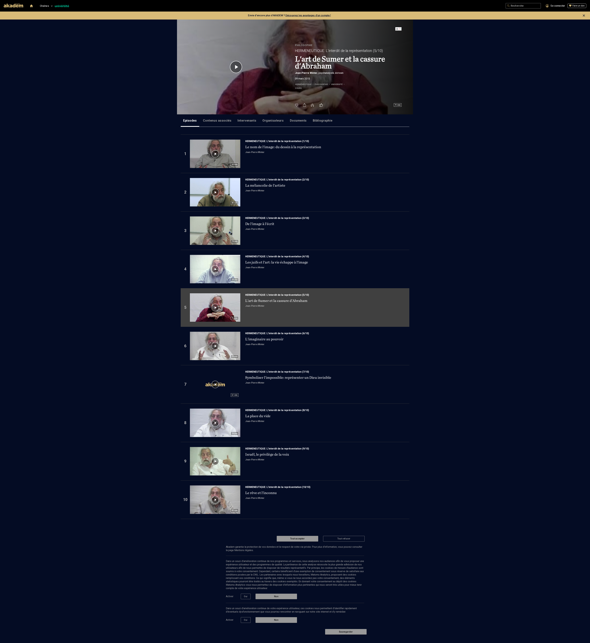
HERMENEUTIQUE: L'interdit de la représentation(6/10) (277, 333)
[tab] (190, 120)
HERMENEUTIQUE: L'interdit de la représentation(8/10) (277, 410)
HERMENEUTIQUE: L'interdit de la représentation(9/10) (277, 448)
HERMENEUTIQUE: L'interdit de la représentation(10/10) (277, 487)
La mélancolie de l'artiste (265, 185)
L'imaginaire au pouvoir (264, 339)
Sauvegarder (346, 632)
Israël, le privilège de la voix (267, 454)
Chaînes (44, 5)
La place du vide (258, 415)
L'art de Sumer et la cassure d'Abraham (276, 300)
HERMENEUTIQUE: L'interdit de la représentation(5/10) (339, 51)
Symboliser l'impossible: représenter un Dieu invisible (288, 377)
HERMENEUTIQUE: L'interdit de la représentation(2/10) (277, 179)
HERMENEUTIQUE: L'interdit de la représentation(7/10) (277, 371)
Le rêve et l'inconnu (261, 492)
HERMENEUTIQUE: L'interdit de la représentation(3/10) (277, 218)
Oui (245, 596)
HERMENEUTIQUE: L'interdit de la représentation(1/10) (277, 141)
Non (276, 596)
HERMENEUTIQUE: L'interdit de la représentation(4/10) (277, 256)
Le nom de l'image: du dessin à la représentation (283, 146)
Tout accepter (297, 538)
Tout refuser (343, 538)
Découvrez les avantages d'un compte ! (308, 15)
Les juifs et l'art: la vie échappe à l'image (276, 262)
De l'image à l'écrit (259, 223)
